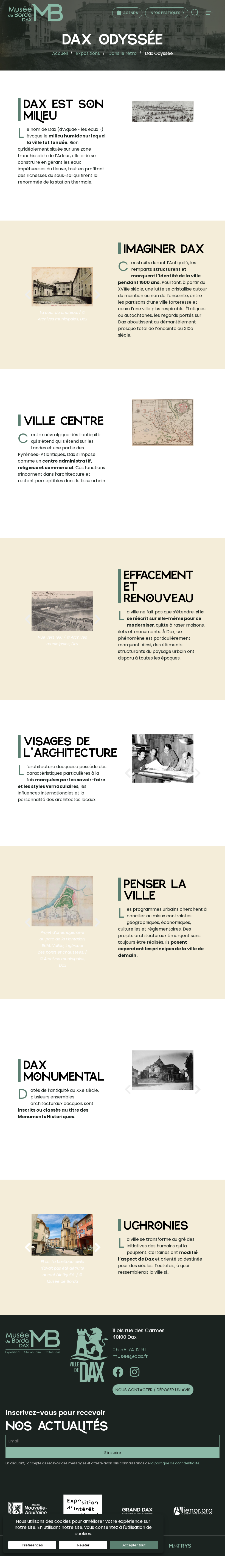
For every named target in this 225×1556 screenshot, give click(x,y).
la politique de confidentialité (174, 1463)
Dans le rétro (122, 53)
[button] (195, 13)
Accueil (60, 53)
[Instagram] (134, 1371)
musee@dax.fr (130, 1356)
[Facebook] (118, 1371)
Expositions (88, 53)
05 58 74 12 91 (129, 1349)
